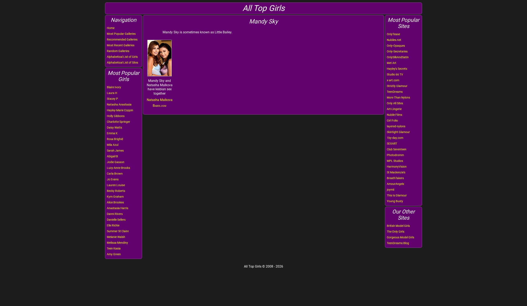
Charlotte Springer (118, 121)
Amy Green (114, 254)
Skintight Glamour (398, 132)
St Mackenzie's (396, 172)
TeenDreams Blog (398, 243)
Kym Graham (115, 196)
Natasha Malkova (160, 100)
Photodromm (395, 155)
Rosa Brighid (115, 139)
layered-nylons (396, 126)
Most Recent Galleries (120, 45)
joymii (390, 189)
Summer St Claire (118, 231)
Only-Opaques (396, 45)
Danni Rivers (115, 214)
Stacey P (112, 98)
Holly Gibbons (116, 116)
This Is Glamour (397, 195)
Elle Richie (113, 225)
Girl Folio (392, 120)
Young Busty (395, 201)
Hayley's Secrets (397, 68)
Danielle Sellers (116, 219)
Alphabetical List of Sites (122, 62)
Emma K (112, 133)
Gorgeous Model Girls (400, 237)
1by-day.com (395, 137)
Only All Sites (395, 103)
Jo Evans (113, 179)
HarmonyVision (397, 166)
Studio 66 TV (395, 74)
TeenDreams (395, 91)
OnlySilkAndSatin (398, 57)
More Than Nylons (398, 97)
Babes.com (159, 106)
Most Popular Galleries (121, 33)
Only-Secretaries (397, 51)
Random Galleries (118, 51)
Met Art (391, 63)
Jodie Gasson (115, 162)
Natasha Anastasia (119, 104)
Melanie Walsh (116, 237)
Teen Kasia (114, 248)
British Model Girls (398, 225)
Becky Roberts (116, 190)
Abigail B (112, 156)
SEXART (392, 143)
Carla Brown (115, 173)
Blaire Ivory (114, 87)
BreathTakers (395, 178)
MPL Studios (395, 160)
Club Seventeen (396, 149)
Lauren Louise (116, 185)
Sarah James (115, 150)
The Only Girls (395, 231)
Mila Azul (112, 144)
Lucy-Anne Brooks (118, 167)
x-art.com (393, 80)
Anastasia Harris (117, 208)
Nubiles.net (394, 40)
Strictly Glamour (397, 86)
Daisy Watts (114, 127)
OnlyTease (393, 34)
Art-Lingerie (394, 109)
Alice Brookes (115, 202)
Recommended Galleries (122, 39)
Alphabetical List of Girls (122, 56)
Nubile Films (394, 114)
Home (110, 28)
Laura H (112, 93)
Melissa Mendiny (117, 242)
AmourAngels (395, 183)
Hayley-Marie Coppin (120, 110)
